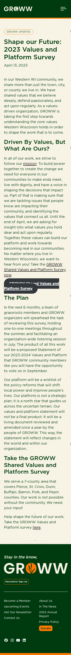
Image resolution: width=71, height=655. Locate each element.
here (37, 527)
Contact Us (12, 618)
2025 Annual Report (48, 614)
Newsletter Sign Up (16, 581)
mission (29, 163)
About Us (45, 601)
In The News (47, 606)
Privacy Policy (49, 622)
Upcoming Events (16, 606)
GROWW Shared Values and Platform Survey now (35, 269)
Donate (46, 628)
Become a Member (17, 601)
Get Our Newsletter (18, 612)
